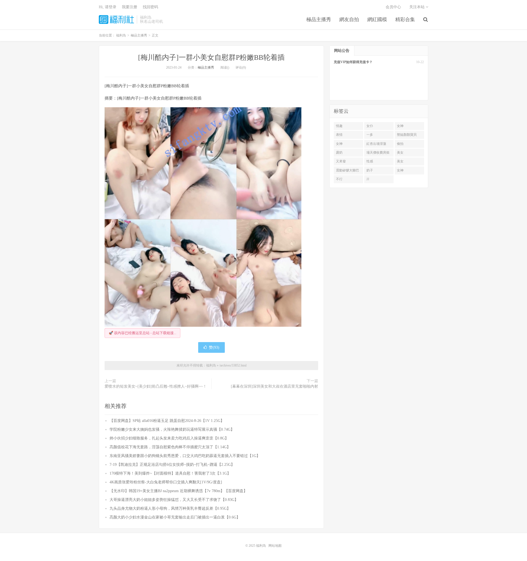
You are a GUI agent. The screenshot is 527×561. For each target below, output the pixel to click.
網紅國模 (377, 19)
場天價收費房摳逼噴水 (377, 154)
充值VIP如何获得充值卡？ (353, 62)
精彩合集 (405, 19)
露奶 (339, 152)
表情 (339, 135)
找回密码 (150, 7)
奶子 (369, 170)
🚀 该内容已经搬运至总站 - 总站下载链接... (142, 333)
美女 (400, 152)
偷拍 (400, 144)
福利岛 (116, 19)
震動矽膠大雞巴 (347, 170)
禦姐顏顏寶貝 (407, 135)
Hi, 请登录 (107, 7)
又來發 (341, 161)
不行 (339, 179)
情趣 (339, 126)
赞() (214, 347)
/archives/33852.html (232, 365)
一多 (369, 135)
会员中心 (393, 7)
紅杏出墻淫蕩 (376, 144)
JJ (367, 179)
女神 (400, 126)
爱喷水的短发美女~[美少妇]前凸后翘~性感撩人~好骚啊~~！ (156, 386)
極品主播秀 (318, 19)
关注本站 (417, 7)
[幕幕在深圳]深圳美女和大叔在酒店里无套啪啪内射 (274, 386)
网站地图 (275, 546)
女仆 (369, 126)
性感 (369, 161)
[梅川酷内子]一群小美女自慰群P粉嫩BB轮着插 (211, 57)
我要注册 (129, 7)
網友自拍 (349, 19)
